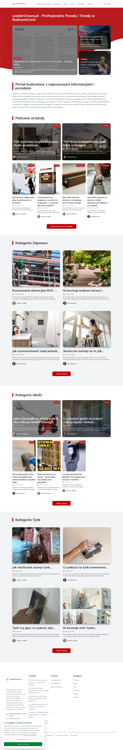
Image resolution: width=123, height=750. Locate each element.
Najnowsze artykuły (44, 4)
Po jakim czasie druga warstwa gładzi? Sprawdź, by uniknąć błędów (39, 714)
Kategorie (78, 676)
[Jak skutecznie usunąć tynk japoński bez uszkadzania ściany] (36, 545)
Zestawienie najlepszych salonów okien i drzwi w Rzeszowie (91, 39)
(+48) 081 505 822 (14, 719)
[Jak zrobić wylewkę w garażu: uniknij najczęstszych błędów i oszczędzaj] (99, 178)
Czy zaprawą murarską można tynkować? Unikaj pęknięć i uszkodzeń (38, 706)
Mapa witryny (74, 735)
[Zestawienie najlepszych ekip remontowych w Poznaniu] (24, 178)
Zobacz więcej (61, 374)
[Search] (105, 4)
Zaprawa (57, 4)
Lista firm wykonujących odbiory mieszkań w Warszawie (91, 65)
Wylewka (80, 4)
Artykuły (32, 676)
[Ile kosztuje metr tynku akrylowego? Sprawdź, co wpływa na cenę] (87, 606)
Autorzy (54, 676)
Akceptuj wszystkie (23, 744)
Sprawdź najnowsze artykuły (62, 226)
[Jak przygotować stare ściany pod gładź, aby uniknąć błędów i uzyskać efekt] (24, 455)
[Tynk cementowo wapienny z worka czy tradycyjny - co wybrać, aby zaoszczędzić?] (49, 178)
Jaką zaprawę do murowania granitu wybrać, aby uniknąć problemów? (38, 698)
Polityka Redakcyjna (62, 735)
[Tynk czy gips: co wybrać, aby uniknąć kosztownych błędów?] (36, 606)
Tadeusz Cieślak (21, 303)
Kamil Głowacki (71, 157)
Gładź (65, 4)
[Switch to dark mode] (109, 4)
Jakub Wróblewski (22, 157)
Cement (90, 4)
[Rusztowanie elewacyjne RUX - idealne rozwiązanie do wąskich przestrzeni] (36, 268)
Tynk (72, 4)
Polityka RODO (50, 735)
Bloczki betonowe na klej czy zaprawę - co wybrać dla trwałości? (38, 682)
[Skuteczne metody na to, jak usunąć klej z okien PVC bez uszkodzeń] (87, 329)
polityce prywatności (30, 735)
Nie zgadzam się (23, 739)
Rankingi (76, 697)
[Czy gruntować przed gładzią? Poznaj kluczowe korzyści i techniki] (74, 455)
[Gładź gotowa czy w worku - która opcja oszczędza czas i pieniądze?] (49, 455)
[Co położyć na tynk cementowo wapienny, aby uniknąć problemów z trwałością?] (87, 545)
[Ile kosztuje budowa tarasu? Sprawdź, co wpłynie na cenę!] (87, 268)
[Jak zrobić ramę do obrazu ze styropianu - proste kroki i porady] (74, 178)
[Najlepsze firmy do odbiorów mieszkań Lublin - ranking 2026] (44, 50)
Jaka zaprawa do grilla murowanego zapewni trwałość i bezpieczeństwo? (39, 690)
